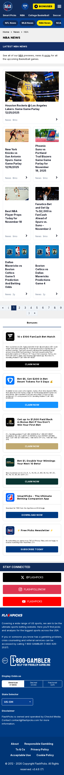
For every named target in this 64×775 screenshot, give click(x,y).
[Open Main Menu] (59, 6)
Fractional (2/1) (52, 684)
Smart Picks (9, 15)
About (15, 743)
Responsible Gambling (38, 743)
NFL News (10, 23)
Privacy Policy (40, 749)
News (17, 32)
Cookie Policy (45, 755)
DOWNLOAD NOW (32, 514)
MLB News (27, 23)
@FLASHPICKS (34, 577)
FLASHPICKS (34, 601)
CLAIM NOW (32, 364)
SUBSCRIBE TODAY (32, 549)
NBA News (44, 23)
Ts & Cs (20, 749)
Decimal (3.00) (33, 684)
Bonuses (32, 322)
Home (6, 32)
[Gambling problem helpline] (30, 660)
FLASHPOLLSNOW (35, 589)
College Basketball (38, 15)
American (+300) (13, 684)
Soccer (57, 15)
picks (47, 55)
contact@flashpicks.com (25, 720)
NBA (22, 15)
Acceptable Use (20, 755)
